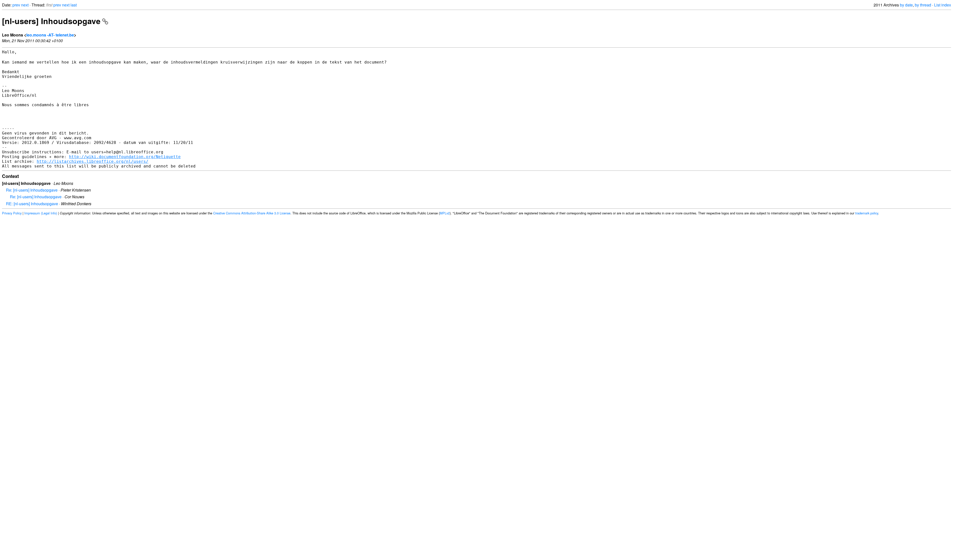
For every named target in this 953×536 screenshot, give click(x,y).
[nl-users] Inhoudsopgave (51, 21)
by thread (923, 5)
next (25, 5)
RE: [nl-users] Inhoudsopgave (32, 203)
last (73, 5)
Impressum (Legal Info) (40, 213)
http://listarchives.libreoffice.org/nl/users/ (92, 161)
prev (16, 5)
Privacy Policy (12, 213)
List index (942, 5)
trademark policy (866, 213)
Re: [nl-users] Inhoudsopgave (32, 190)
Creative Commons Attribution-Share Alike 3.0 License (251, 213)
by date (906, 5)
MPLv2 (445, 213)
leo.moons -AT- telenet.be (50, 35)
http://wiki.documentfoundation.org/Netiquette (125, 156)
